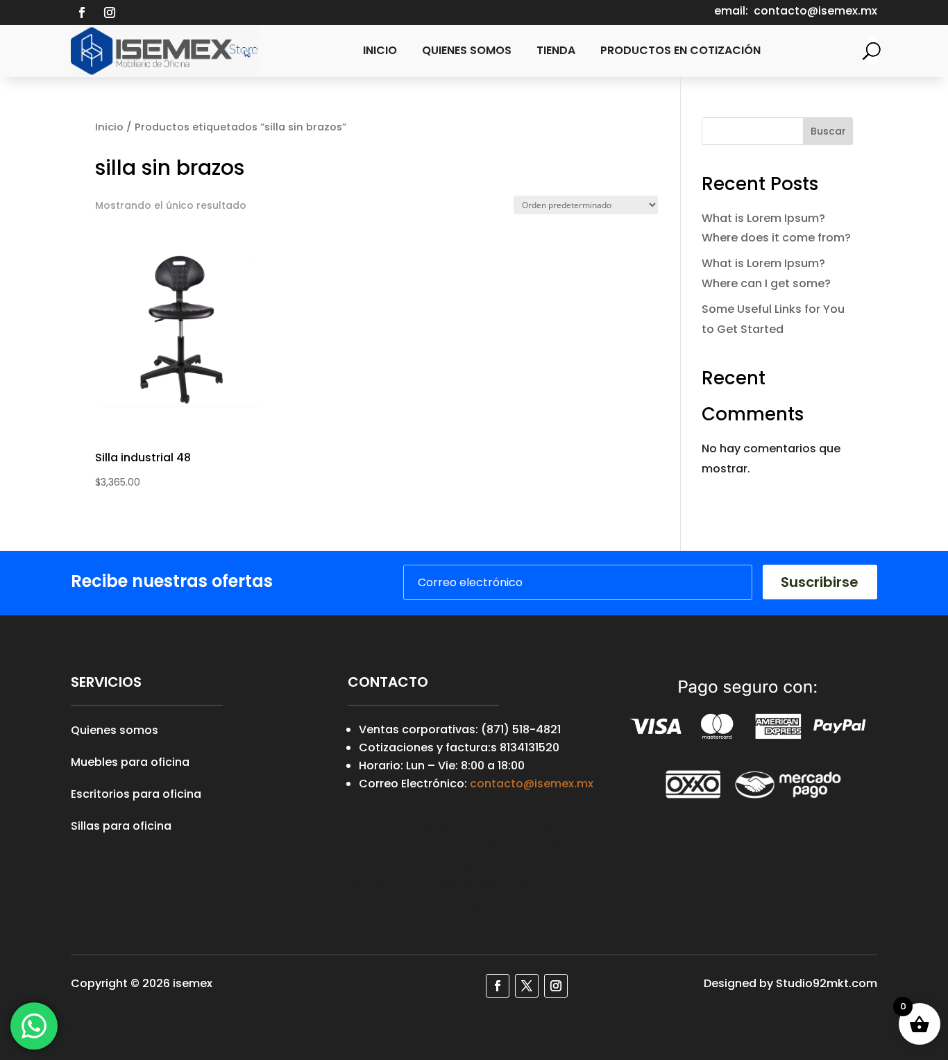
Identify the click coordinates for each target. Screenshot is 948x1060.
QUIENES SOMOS (466, 50)
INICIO (380, 50)
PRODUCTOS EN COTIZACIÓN (680, 50)
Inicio (109, 127)
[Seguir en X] (527, 986)
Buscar (828, 131)
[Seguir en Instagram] (110, 12)
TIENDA (555, 50)
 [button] (247, 360)
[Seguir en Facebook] (82, 12)
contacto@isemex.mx (531, 784)
